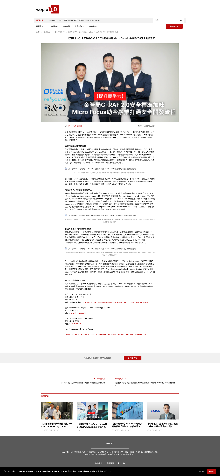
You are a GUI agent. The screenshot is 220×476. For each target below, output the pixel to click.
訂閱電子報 (174, 26)
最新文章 (39, 26)
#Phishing (96, 20)
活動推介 (54, 26)
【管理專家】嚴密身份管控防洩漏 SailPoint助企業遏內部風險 (162, 425)
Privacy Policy (104, 471)
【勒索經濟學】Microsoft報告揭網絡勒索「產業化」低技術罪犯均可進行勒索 (127, 425)
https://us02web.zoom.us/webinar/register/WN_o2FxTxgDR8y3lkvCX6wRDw (116, 302)
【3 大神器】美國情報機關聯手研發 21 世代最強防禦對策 (83, 383)
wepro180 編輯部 (75, 126)
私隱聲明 (110, 463)
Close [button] (201, 471)
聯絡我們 (93, 26)
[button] (112, 471)
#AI (65, 20)
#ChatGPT (72, 20)
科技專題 (66, 26)
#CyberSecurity (56, 20)
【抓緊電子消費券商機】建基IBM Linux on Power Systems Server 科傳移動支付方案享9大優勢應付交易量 (56, 425)
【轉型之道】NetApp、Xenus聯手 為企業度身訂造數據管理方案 (92, 425)
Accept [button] (212, 471)
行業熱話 (78, 26)
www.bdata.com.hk (79, 313)
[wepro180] (46, 9)
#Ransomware (85, 20)
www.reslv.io (76, 324)
